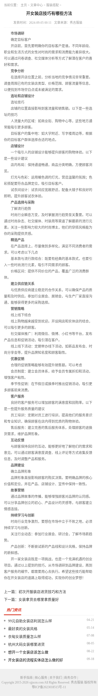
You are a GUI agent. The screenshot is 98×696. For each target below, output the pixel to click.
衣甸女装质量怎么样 (24, 637)
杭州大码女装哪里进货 (26, 644)
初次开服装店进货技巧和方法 (42, 592)
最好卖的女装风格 (22, 629)
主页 (24, 5)
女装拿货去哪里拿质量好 (39, 600)
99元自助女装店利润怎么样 (30, 621)
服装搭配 (52, 5)
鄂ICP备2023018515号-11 (49, 687)
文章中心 (36, 5)
